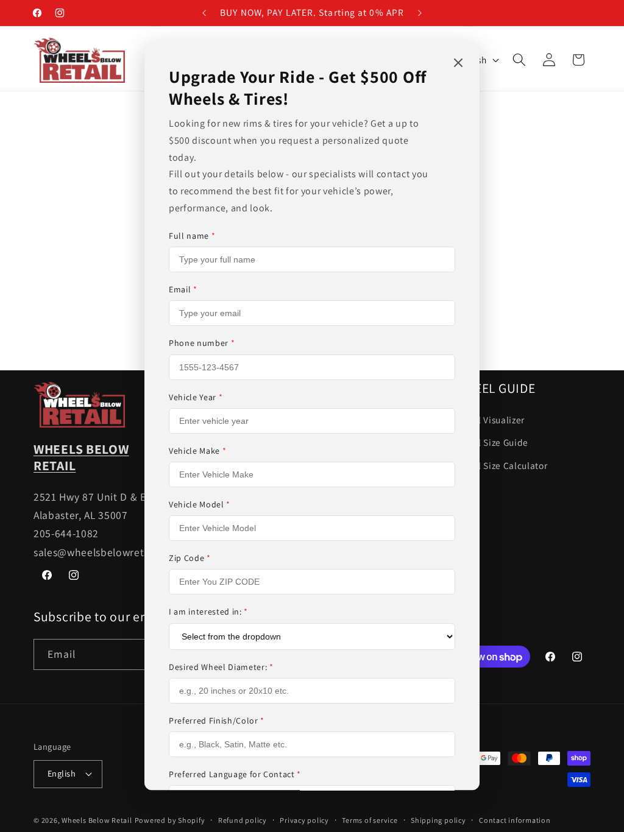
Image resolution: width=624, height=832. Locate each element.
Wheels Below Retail (97, 820)
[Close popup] (458, 64)
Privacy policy (304, 820)
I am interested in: (208, 612)
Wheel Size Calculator (501, 465)
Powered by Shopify (170, 820)
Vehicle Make (197, 450)
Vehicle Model (199, 504)
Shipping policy (438, 820)
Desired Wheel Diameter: (221, 666)
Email (183, 289)
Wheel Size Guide (492, 442)
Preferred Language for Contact (235, 774)
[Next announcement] (419, 13)
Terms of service (369, 820)
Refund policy (242, 820)
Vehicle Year (195, 397)
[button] (519, 59)
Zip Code (190, 557)
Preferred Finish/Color (216, 720)
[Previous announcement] (204, 13)
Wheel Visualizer (490, 420)
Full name (192, 235)
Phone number (202, 343)
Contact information (515, 820)
